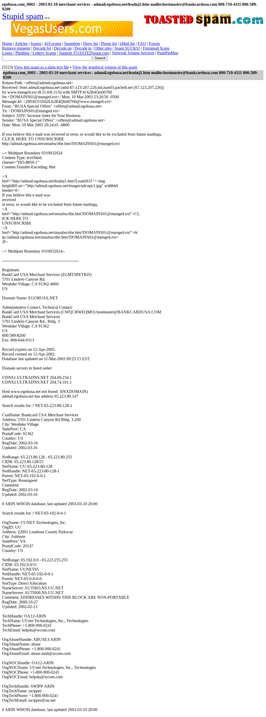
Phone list (109, 43)
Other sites (103, 48)
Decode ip (83, 48)
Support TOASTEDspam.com (84, 53)
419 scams (52, 43)
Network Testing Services (133, 53)
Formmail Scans (156, 48)
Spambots (72, 43)
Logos (7, 53)
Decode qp (63, 48)
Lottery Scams (44, 53)
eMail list (127, 43)
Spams (35, 43)
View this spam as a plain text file (41, 67)
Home (7, 43)
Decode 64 (42, 48)
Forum (154, 43)
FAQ (142, 43)
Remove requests (16, 48)
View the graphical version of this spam (104, 67)
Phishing (22, 53)
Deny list (90, 43)
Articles (21, 43)
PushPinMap (167, 53)
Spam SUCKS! (127, 48)
